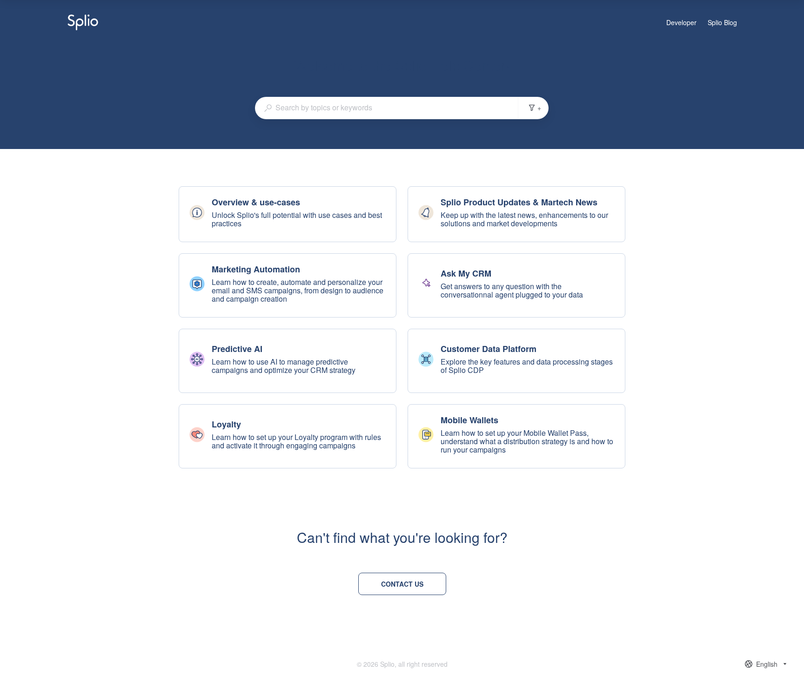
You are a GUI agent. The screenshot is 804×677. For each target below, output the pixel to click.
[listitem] (287, 214)
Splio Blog (722, 23)
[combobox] (386, 107)
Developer (681, 23)
